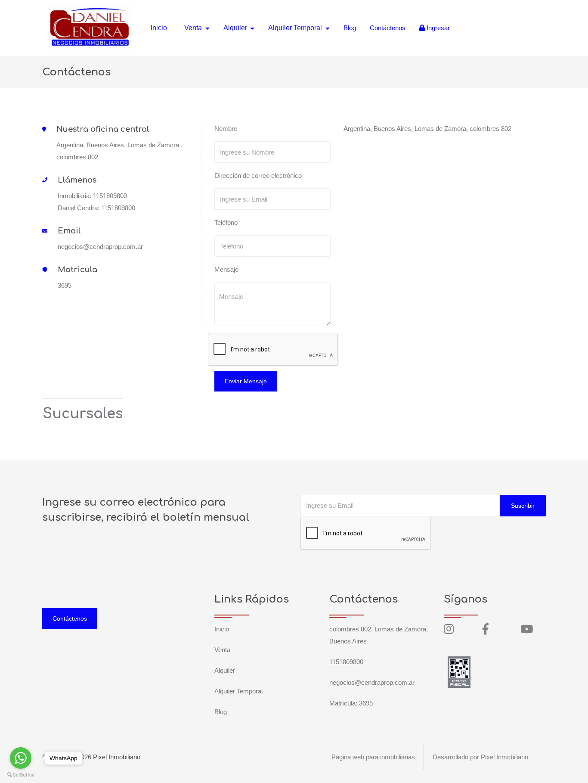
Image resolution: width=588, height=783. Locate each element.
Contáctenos (387, 27)
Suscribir (523, 505)
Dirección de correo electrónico (258, 175)
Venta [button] (194, 27)
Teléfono (226, 222)
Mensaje (226, 269)
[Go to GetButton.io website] (20, 774)
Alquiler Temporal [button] (296, 27)
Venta (222, 649)
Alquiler (224, 670)
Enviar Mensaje (246, 381)
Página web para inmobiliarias (373, 757)
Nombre (225, 128)
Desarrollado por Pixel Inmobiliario (480, 757)
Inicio (159, 27)
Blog (350, 27)
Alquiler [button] (236, 27)
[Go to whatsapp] (20, 758)
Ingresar (437, 27)
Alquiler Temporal (238, 691)
